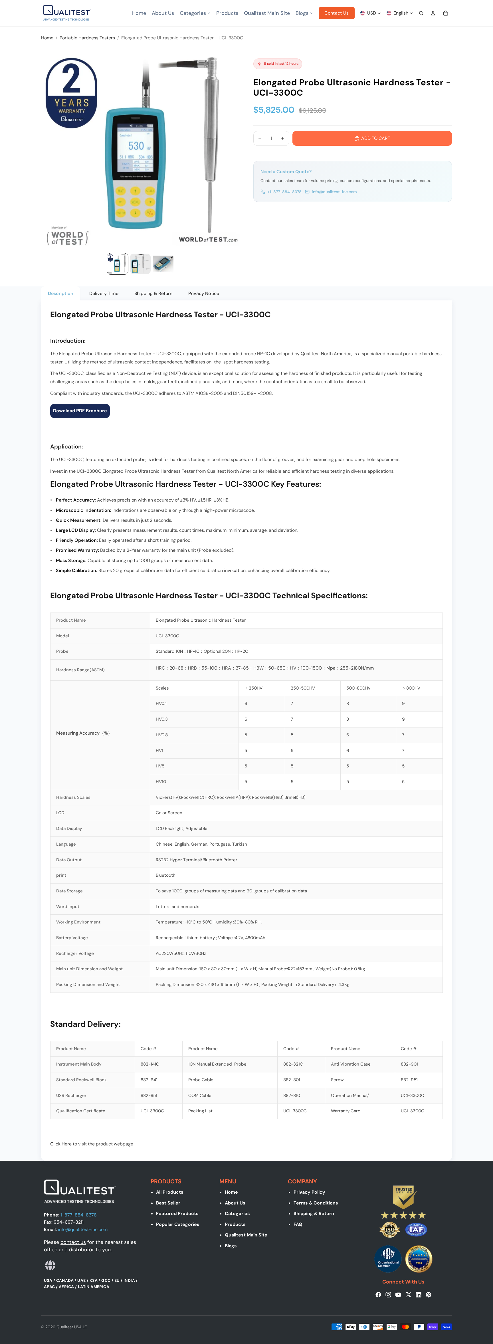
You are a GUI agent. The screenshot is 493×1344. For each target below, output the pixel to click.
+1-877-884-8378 (284, 191)
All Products (169, 1192)
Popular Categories (177, 1224)
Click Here (61, 1144)
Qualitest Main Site (246, 1235)
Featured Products (177, 1213)
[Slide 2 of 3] (140, 264)
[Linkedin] (418, 1294)
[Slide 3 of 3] (163, 264)
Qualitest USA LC (71, 1326)
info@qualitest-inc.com (334, 191)
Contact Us (336, 13)
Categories (237, 1213)
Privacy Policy (309, 1192)
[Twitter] (408, 1294)
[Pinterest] (428, 1294)
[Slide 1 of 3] (117, 264)
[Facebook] (378, 1294)
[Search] (421, 13)
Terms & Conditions (316, 1203)
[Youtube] (398, 1294)
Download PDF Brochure (80, 411)
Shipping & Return (314, 1213)
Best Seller (168, 1203)
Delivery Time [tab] (103, 293)
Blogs (231, 1246)
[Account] (433, 13)
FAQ (298, 1224)
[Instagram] (388, 1294)
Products (235, 1224)
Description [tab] (60, 293)
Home (231, 1192)
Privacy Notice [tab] (203, 293)
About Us (235, 1203)
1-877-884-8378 (78, 1215)
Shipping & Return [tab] (153, 293)
